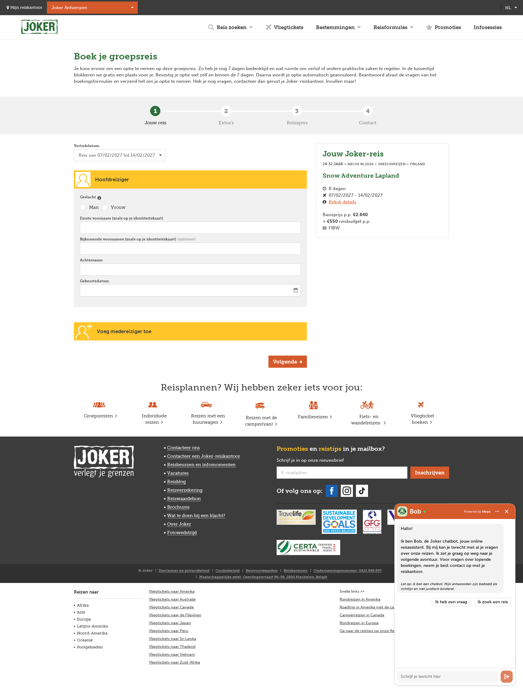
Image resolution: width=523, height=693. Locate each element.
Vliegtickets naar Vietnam (172, 654)
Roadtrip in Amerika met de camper (372, 607)
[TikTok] (362, 491)
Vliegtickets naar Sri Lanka (172, 638)
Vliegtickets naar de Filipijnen (175, 615)
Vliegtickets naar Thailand (172, 646)
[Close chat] (506, 511)
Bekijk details (342, 202)
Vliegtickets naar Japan (170, 623)
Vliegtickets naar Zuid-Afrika (174, 662)
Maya (486, 511)
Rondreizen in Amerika (360, 599)
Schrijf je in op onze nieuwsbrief (320, 460)
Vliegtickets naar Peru (168, 630)
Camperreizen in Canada (362, 615)
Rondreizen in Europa (359, 623)
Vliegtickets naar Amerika (172, 591)
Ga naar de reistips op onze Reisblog (372, 630)
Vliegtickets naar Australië (172, 599)
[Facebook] (332, 491)
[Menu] (497, 511)
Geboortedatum (96, 281)
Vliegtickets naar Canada (171, 607)
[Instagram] (347, 491)
